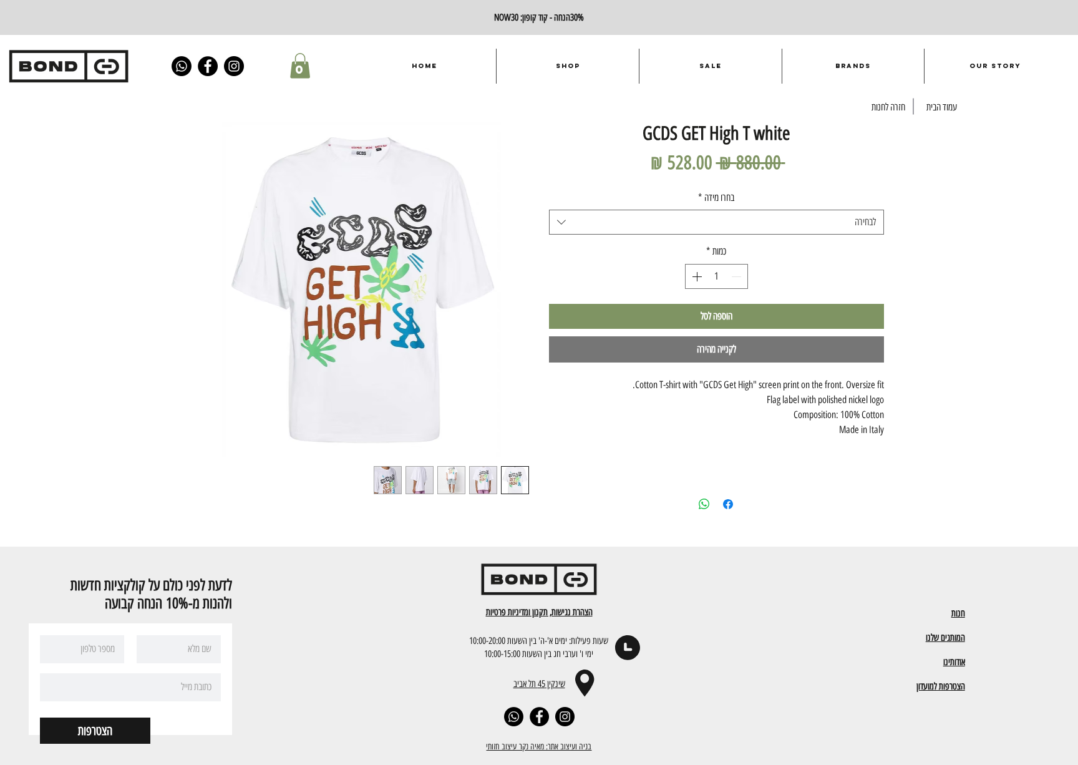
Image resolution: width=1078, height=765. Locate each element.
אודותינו (954, 662)
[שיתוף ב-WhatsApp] (704, 504)
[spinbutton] (716, 276)
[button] (300, 66)
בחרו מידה (716, 197)
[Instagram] (234, 66)
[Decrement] (737, 276)
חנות (958, 613)
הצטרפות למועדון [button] (940, 686)
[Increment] (695, 276)
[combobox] (716, 222)
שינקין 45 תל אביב (539, 683)
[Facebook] (208, 66)
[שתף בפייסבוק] (728, 504)
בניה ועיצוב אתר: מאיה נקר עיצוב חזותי (538, 746)
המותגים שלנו (945, 637)
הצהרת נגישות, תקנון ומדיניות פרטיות (539, 612)
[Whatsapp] (182, 66)
